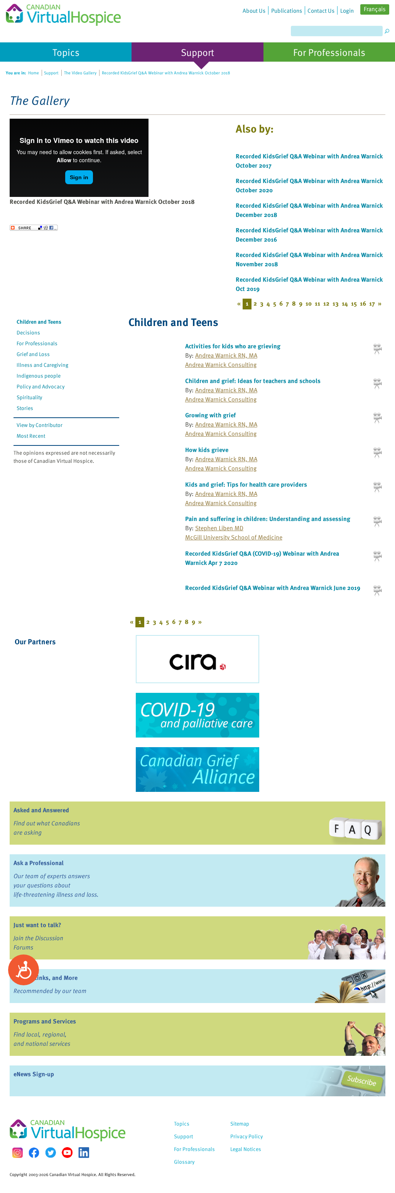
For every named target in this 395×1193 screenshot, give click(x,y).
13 (336, 303)
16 (363, 303)
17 (372, 303)
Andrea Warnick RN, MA (226, 355)
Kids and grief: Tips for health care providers (246, 484)
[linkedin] (83, 1152)
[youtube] (67, 1152)
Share (34, 228)
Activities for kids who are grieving (232, 346)
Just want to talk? (37, 924)
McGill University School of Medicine (233, 537)
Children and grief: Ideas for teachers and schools (253, 380)
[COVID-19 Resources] (197, 715)
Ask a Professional (39, 862)
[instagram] (17, 1153)
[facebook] (34, 1153)
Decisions (28, 332)
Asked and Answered (41, 810)
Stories (25, 408)
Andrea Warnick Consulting (221, 364)
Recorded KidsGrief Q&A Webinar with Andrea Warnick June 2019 (272, 587)
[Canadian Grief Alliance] (197, 769)
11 (317, 303)
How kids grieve (206, 449)
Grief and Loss (33, 354)
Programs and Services (45, 1021)
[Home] (63, 13)
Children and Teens (39, 322)
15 (354, 303)
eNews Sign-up (34, 1074)
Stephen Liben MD (219, 528)
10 (309, 303)
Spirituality (29, 397)
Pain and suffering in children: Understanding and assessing (267, 518)
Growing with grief (210, 415)
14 (345, 303)
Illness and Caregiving (42, 365)
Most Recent (31, 436)
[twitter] (50, 1152)
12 (326, 303)
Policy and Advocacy (40, 386)
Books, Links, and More (46, 977)
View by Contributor (39, 425)
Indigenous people (39, 375)
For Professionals (37, 343)
